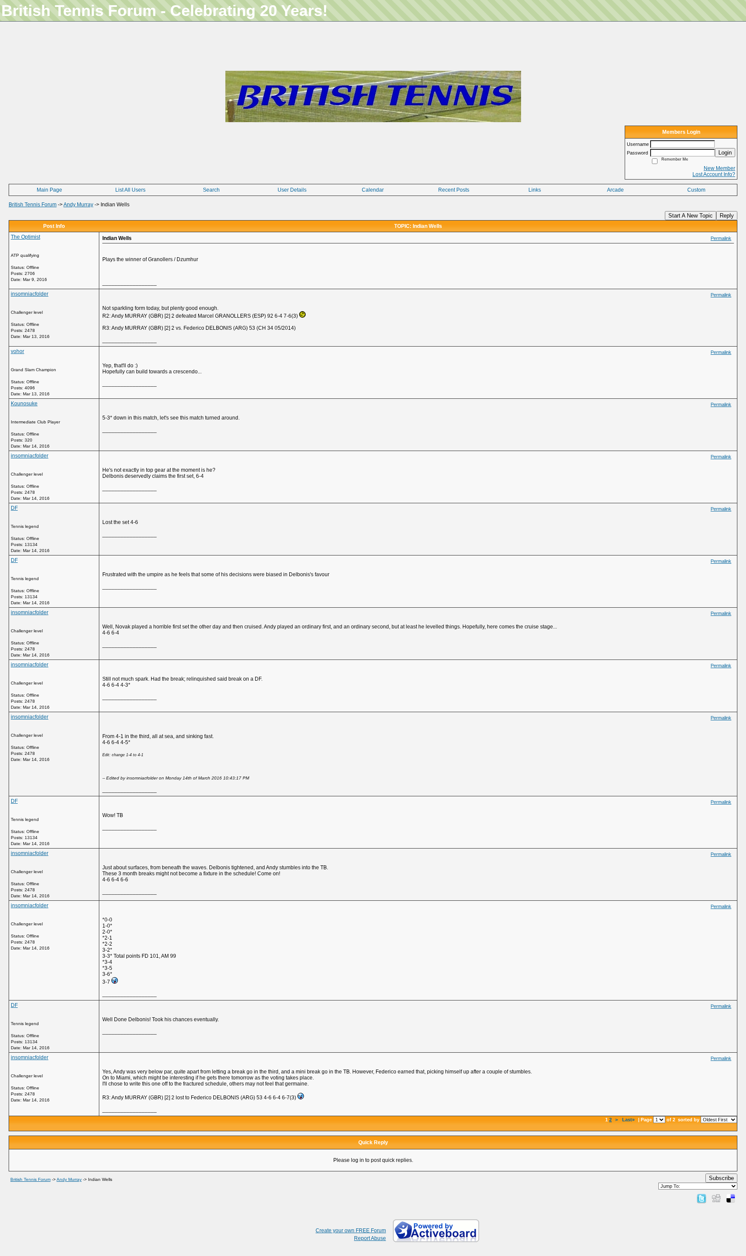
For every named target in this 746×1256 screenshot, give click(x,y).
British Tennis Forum (33, 205)
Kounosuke (24, 404)
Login (725, 152)
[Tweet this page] (701, 1198)
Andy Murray (78, 205)
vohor (17, 351)
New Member (719, 168)
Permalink (721, 238)
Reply (727, 215)
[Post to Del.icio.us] (730, 1198)
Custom (696, 190)
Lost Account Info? (713, 174)
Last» (629, 1119)
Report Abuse (370, 1238)
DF (14, 508)
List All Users (130, 190)
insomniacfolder (29, 294)
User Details (292, 190)
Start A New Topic (690, 215)
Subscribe (721, 1178)
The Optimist (25, 237)
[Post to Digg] (716, 1198)
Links (534, 190)
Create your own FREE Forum (351, 1231)
